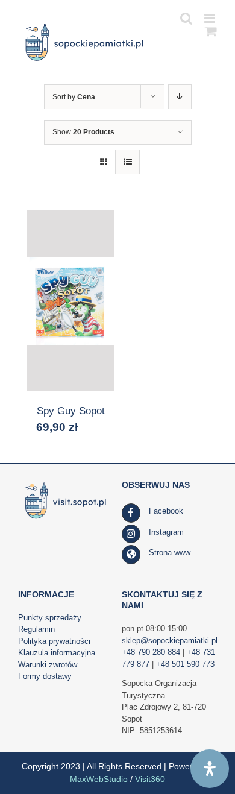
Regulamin (36, 629)
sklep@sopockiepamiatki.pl (170, 640)
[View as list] (127, 162)
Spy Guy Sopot (71, 411)
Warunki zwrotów (47, 664)
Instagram (166, 532)
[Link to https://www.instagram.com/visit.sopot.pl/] (131, 534)
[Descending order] (180, 96)
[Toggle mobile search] (186, 18)
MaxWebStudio (99, 779)
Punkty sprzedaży (49, 617)
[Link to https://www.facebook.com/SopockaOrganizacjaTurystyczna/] (131, 513)
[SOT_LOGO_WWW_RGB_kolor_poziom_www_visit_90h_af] (65, 484)
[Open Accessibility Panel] (209, 768)
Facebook (166, 510)
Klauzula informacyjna (56, 652)
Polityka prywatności (54, 641)
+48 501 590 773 (185, 664)
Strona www (169, 552)
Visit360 (150, 779)
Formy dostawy (45, 676)
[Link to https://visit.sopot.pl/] (131, 554)
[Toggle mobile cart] (211, 31)
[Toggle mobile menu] (210, 18)
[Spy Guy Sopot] (70, 300)
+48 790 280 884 (151, 652)
